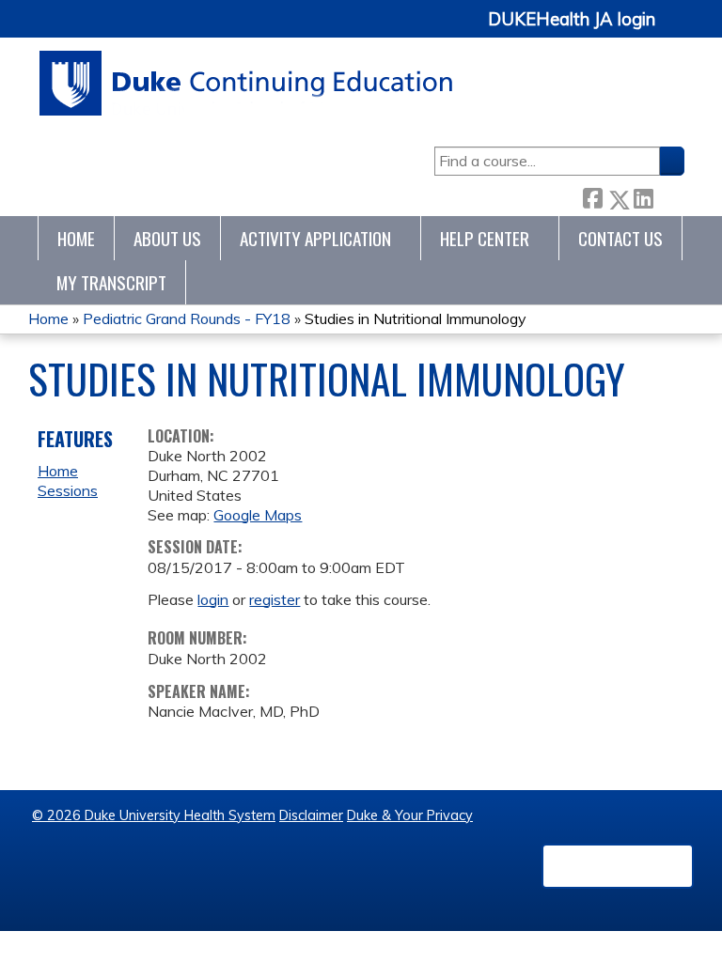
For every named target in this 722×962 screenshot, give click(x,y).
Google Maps (257, 514)
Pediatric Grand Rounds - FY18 (186, 318)
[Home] (247, 83)
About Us (167, 238)
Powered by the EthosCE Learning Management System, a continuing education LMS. (618, 866)
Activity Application (315, 238)
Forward (668, 196)
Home (76, 238)
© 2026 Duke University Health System (153, 815)
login (212, 599)
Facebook (592, 196)
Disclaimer (311, 815)
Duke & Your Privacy (410, 815)
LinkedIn (643, 196)
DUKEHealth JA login (571, 19)
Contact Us (620, 238)
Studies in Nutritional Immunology (415, 318)
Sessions (68, 490)
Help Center (484, 238)
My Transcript (111, 282)
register (274, 599)
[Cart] (676, 29)
